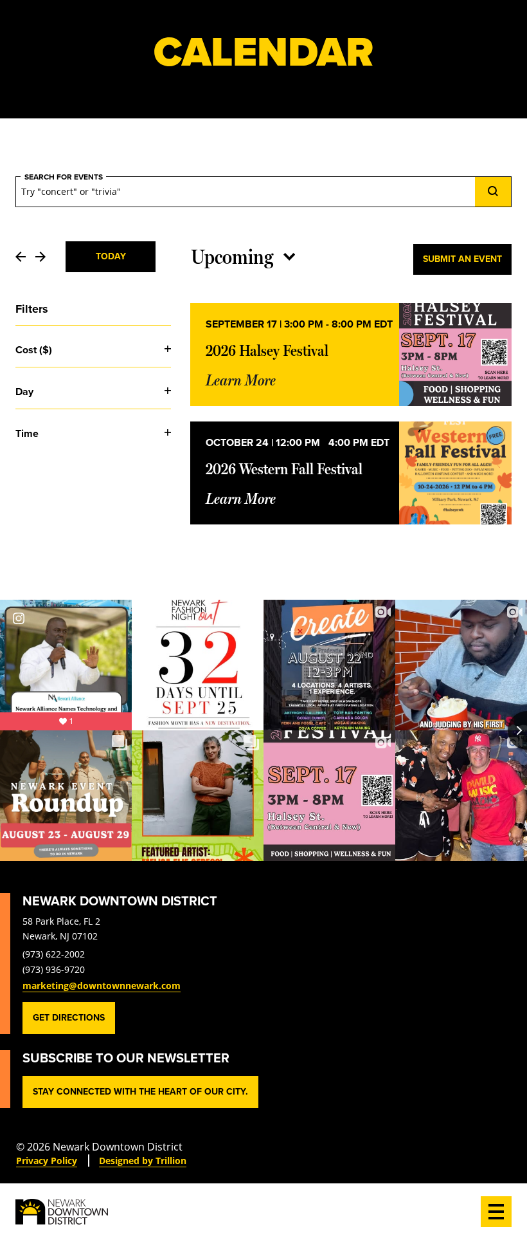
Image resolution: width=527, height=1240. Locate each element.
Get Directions (69, 1017)
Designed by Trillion (142, 1160)
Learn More (241, 380)
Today (111, 256)
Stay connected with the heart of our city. (140, 1091)
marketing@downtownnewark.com (101, 985)
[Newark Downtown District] (61, 1212)
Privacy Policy (46, 1160)
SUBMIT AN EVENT (462, 259)
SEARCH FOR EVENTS (63, 177)
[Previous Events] (20, 257)
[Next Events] (40, 257)
